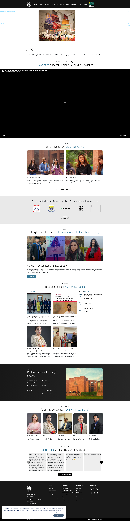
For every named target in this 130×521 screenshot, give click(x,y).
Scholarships (40, 29)
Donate (85, 4)
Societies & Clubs (48, 390)
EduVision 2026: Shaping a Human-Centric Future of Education (93, 294)
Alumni (50, 492)
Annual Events (79, 494)
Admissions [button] (47, 4)
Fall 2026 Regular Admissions (35, 11)
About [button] (36, 4)
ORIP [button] (81, 4)
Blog (77, 507)
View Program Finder (65, 189)
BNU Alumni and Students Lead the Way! (78, 232)
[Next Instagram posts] (101, 462)
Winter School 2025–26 (67, 505)
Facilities (78, 490)
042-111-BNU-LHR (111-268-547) (34, 499)
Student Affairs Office (33, 380)
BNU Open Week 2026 (89, 308)
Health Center (47, 388)
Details (32, 276)
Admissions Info (52, 490)
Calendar (78, 488)
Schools (41, 4)
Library (30, 388)
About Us (51, 488)
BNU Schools (65, 488)
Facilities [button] (62, 4)
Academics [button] (55, 4)
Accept (58, 515)
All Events (86, 291)
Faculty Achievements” (77, 409)
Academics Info (52, 494)
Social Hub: (48, 449)
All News (33, 291)
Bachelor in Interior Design (33, 25)
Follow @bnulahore (65, 474)
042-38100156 (30, 497)
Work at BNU (79, 505)
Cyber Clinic (65, 494)
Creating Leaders (75, 146)
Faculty (64, 496)
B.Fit (45, 385)
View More (65, 218)
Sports (45, 380)
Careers (67, 4)
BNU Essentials (47, 382)
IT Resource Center (33, 385)
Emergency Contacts (53, 498)
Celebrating (43, 65)
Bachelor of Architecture (32, 23)
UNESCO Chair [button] (74, 4)
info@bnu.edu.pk (31, 494)
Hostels (30, 390)
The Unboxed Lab (66, 501)
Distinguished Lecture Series (68, 492)
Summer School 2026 (67, 503)
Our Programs (30, 29)
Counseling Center (33, 382)
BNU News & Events (74, 286)
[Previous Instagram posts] (28, 462)
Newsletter (78, 503)
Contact (50, 496)
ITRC (63, 498)
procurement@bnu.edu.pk (41, 272)
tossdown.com (99, 519)
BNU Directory (93, 496)
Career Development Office (50, 393)
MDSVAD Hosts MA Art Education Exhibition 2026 (91, 302)
